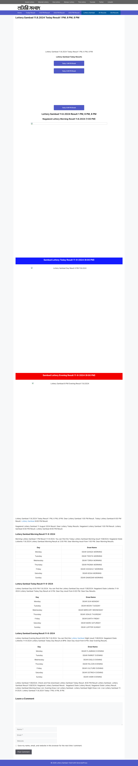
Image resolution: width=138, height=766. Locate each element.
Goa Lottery (56, 2)
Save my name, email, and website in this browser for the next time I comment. (50, 746)
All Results (102, 13)
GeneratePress (81, 763)
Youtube (92, 2)
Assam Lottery (29, 2)
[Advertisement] (69, 35)
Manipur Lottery (69, 2)
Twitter (101, 2)
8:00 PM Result (74, 13)
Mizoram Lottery (43, 2)
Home (19, 13)
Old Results (114, 13)
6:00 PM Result (59, 13)
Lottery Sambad (89, 13)
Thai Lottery (82, 2)
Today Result (30, 13)
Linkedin (110, 2)
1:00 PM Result (44, 13)
